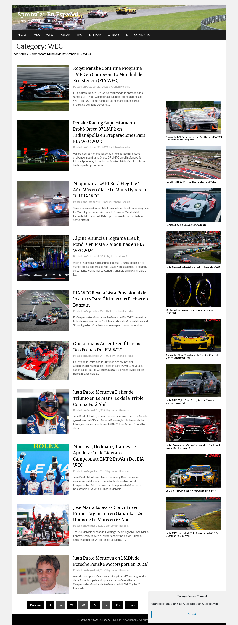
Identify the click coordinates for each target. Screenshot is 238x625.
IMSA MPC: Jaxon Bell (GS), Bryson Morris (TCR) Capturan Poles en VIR (192, 534)
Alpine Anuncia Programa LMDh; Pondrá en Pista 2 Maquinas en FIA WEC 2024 (108, 244)
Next (131, 604)
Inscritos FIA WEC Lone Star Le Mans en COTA (191, 182)
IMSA (36, 34)
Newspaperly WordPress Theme (142, 619)
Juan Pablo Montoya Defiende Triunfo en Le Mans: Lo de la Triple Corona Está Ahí (108, 398)
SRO (80, 34)
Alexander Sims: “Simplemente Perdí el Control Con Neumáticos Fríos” (192, 356)
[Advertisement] (194, 70)
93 (94, 604)
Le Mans (95, 34)
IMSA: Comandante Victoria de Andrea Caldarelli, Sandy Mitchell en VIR (193, 447)
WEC (49, 34)
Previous (35, 604)
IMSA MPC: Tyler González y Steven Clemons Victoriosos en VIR (191, 401)
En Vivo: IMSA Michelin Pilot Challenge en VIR (191, 490)
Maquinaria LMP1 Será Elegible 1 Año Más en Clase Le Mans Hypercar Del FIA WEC (110, 190)
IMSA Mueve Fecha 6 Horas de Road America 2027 (193, 267)
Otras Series (118, 34)
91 (71, 604)
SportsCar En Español (47, 14)
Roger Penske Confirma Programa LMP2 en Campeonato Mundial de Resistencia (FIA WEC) (107, 74)
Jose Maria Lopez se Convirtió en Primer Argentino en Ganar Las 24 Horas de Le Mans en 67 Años (107, 513)
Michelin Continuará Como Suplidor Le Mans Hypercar (190, 311)
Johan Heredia (121, 86)
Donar (65, 34)
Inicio (21, 34)
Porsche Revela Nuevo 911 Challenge (186, 225)
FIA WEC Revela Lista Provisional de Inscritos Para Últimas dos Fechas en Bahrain (110, 299)
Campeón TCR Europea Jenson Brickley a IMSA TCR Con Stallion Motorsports (194, 138)
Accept (192, 614)
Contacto (142, 34)
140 (117, 604)
